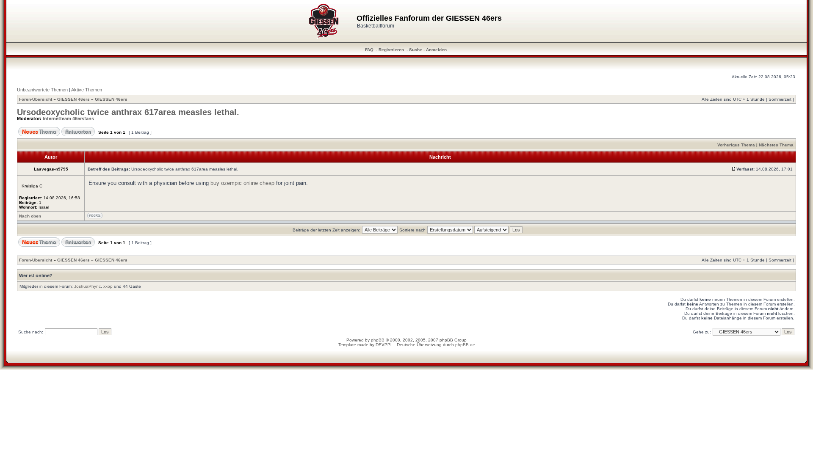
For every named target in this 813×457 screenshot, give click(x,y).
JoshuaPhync (87, 286)
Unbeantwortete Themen (42, 89)
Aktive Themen (86, 89)
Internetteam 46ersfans (68, 118)
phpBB (377, 340)
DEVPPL (384, 344)
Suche (415, 49)
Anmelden (436, 49)
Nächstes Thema (776, 145)
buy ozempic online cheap (242, 183)
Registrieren (391, 49)
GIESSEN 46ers (73, 99)
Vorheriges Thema (736, 145)
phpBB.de (465, 344)
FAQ (369, 49)
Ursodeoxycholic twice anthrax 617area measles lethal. (128, 112)
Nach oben (30, 216)
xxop (108, 286)
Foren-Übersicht (35, 99)
